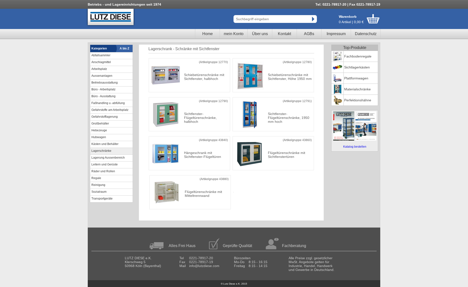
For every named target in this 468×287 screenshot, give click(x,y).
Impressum (336, 34)
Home (207, 34)
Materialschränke (357, 89)
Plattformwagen (356, 78)
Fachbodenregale (357, 56)
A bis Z (124, 48)
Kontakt (284, 34)
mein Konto (234, 34)
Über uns (260, 34)
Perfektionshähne (357, 100)
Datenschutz (366, 34)
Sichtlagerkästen (357, 67)
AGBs (309, 34)
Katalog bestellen (354, 146)
